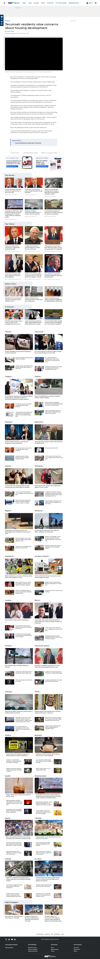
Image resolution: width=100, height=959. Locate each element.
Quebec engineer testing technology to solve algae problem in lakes (22, 457)
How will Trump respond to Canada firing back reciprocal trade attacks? (53, 275)
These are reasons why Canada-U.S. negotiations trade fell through (12, 247)
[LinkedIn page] (15, 939)
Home (24, 3)
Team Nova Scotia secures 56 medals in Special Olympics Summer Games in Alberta (23, 501)
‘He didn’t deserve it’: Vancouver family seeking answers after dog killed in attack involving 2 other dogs (53, 919)
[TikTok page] (9, 939)
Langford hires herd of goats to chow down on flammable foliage (53, 672)
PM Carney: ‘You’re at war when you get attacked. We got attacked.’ (34, 191)
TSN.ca (52, 951)
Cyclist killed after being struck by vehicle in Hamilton (24, 358)
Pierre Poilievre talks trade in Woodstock (17, 620)
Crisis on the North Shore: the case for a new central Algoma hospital (48, 576)
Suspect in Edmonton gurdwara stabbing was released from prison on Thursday (32, 919)
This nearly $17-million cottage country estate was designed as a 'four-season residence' (53, 322)
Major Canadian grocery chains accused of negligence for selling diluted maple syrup (53, 299)
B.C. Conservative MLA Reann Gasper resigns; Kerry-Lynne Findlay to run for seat (48, 352)
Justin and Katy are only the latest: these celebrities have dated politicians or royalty (33, 322)
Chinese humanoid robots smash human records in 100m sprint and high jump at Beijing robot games (48, 879)
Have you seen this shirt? (51, 448)
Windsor (7, 20)
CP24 (52, 947)
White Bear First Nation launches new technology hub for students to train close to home (18, 532)
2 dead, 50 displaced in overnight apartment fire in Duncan (53, 680)
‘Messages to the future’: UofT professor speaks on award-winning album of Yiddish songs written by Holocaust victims (14, 214)
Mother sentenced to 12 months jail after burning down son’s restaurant (34, 299)
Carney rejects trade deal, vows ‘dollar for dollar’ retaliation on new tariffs (53, 502)
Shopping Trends (74, 3)
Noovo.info (76, 947)
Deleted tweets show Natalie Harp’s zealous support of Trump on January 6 (48, 712)
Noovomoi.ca (77, 949)
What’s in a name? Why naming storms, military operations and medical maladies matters (52, 192)
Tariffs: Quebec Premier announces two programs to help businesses (16, 442)
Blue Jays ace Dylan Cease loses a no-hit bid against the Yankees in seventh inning (18, 837)
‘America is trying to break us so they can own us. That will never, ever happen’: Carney (33, 275)
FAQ (52, 934)
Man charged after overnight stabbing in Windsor (17, 666)
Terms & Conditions (32, 949)
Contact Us (47, 934)
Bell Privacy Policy (32, 947)
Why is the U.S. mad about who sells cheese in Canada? (14, 917)
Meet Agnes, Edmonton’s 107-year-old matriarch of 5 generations (48, 442)
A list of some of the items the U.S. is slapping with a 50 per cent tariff (54, 457)
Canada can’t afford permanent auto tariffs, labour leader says (23, 672)
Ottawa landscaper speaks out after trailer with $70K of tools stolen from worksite (53, 412)
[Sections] (4, 2)
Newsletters (57, 934)
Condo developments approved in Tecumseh (28, 143)
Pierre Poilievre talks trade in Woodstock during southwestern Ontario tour (23, 627)
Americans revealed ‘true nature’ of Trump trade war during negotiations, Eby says (53, 368)
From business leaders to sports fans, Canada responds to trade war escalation (54, 212)
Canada (36, 3)
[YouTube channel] (12, 939)
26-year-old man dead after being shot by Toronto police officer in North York (24, 367)
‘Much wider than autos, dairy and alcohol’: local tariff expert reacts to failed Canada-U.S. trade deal (48, 621)
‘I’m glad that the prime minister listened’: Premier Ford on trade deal (32, 247)
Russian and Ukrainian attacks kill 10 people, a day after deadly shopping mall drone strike (53, 719)
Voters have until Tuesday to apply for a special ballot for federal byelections (17, 754)
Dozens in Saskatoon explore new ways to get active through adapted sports (23, 592)
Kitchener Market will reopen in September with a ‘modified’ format (53, 547)
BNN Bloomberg (55, 949)
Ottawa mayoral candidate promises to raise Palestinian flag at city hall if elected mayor (53, 404)
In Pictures (50, 3)
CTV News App (39, 934)
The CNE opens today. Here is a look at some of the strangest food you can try (13, 322)
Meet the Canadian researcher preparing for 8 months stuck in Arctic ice (33, 212)
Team (62, 934)
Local (30, 3)
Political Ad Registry (33, 951)
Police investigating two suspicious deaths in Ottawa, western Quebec (48, 396)
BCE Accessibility (9, 947)
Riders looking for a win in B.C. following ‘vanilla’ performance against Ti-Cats (23, 539)
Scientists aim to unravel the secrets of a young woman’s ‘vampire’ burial (13, 299)
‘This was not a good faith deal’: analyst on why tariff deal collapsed (12, 275)
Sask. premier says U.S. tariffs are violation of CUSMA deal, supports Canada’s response (23, 583)
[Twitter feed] (6, 939)
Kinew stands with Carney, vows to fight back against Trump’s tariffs (48, 486)
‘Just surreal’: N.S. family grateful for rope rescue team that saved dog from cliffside (17, 486)
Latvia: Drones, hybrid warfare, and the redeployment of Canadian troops (53, 727)
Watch (43, 3)
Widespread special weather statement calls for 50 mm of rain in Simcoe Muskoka (53, 637)
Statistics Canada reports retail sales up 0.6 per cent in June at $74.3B (48, 754)
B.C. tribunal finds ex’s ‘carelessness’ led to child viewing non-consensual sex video (52, 359)
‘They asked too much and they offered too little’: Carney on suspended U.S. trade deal (53, 247)
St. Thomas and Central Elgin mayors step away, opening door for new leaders (23, 635)
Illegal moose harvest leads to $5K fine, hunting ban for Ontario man (53, 583)
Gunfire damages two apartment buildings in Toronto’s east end (18, 352)
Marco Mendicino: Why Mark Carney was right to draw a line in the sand (13, 191)
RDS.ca (75, 951)
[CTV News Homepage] (13, 3)
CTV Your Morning (61, 3)
